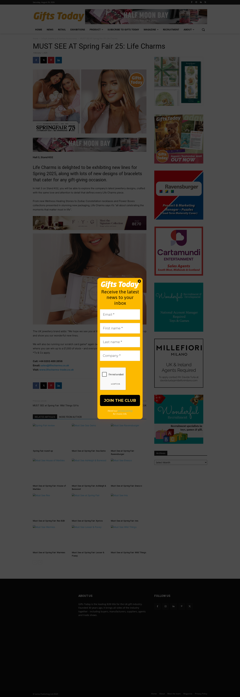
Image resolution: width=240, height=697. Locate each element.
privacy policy (125, 410)
